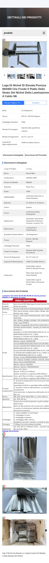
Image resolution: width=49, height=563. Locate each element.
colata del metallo (37, 553)
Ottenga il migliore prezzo (13, 103)
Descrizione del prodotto (36, 155)
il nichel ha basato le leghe (18, 553)
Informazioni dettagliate (13, 155)
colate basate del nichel (12, 556)
